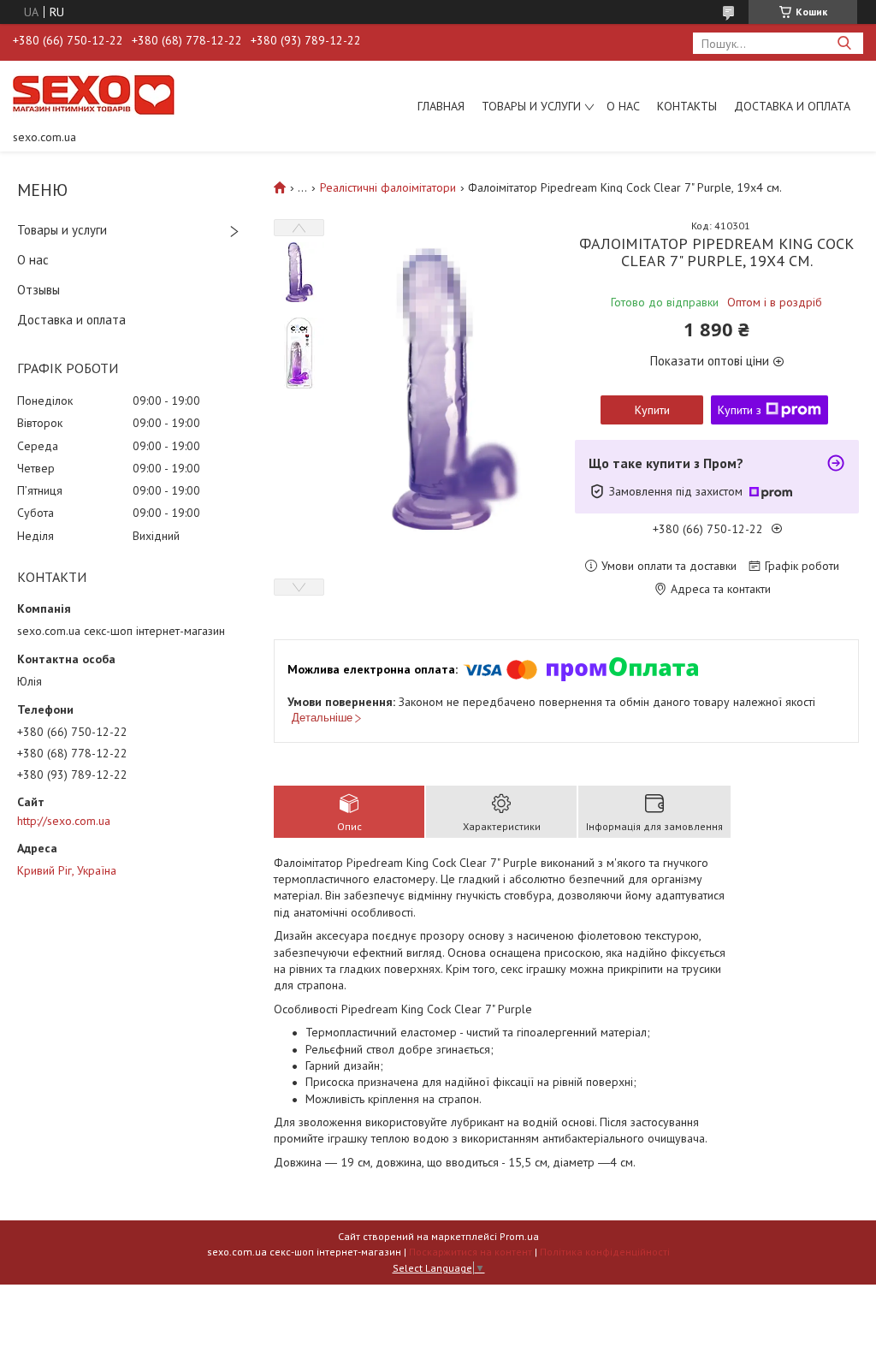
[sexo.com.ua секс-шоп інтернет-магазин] (94, 94)
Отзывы (38, 290)
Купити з (739, 410)
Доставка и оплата (792, 106)
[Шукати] (844, 43)
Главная (441, 106)
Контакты (687, 106)
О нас (623, 106)
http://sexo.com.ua (63, 820)
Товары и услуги (531, 106)
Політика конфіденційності (605, 1251)
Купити (652, 410)
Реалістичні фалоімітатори (388, 187)
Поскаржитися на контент (470, 1251)
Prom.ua (519, 1236)
